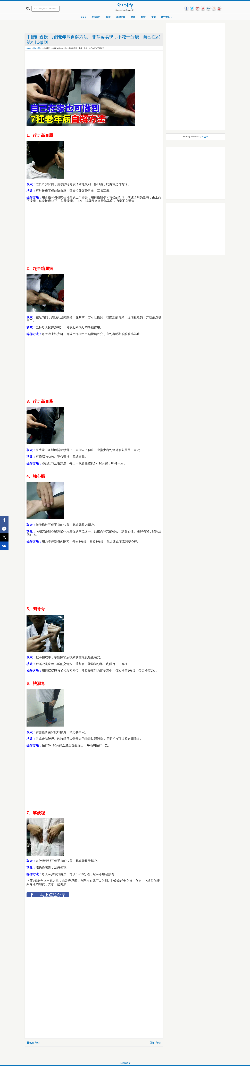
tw (192, 8)
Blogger (205, 137)
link (208, 8)
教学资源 (165, 17)
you (219, 8)
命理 (133, 17)
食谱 (153, 17)
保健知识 (36, 48)
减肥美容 (120, 17)
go (197, 8)
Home (83, 17)
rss (213, 8)
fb (186, 8)
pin (203, 8)
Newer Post (33, 1043)
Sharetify (125, 6)
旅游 (143, 17)
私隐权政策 (125, 1063)
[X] (4, 537)
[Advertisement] (88, 60)
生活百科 (95, 17)
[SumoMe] (4, 546)
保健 (108, 17)
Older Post (155, 1043)
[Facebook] (4, 520)
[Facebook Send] (4, 528)
